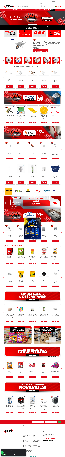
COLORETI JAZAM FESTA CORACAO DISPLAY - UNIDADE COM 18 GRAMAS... (32, 371)
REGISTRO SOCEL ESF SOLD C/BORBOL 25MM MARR (32, 151)
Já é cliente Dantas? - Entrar (35, 3)
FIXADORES (35, 431)
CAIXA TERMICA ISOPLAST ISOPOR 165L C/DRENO (10, 315)
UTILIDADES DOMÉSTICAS (37, 447)
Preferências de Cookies (19, 454)
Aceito (4, 454)
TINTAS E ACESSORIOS (36, 446)
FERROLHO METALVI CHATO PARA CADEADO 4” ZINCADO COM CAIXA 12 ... (21, 235)
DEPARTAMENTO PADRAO (27, 445)
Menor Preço (28, 66)
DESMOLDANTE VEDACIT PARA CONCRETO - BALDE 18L (32, 280)
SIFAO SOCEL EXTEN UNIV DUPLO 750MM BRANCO (10, 151)
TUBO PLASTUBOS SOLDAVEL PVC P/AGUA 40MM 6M (44, 78)
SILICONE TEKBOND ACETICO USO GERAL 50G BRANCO (9, 406)
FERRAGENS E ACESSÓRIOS (27, 450)
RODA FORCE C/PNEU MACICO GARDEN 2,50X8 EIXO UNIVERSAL (55, 406)
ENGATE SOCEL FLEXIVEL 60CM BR (21, 151)
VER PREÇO (10, 122)
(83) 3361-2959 (58, 6)
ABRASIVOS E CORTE (26, 431)
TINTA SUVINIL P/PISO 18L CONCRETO (32, 257)
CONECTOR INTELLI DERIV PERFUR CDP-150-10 (10, 174)
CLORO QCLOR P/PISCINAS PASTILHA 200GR (55, 174)
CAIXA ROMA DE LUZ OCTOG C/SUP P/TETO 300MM (32, 116)
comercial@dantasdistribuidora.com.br (49, 434)
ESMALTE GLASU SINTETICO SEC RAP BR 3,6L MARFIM (44, 257)
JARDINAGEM (35, 436)
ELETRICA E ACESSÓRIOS (27, 446)
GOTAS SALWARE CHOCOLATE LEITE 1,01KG (44, 370)
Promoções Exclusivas (8, 66)
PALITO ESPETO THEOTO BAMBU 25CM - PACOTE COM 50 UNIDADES (44, 315)
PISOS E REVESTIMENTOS (37, 440)
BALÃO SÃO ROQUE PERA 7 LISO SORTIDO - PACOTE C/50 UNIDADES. (21, 315)
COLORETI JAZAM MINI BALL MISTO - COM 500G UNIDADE (21, 370)
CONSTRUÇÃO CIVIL (26, 439)
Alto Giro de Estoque (35, 66)
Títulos (26, 425)
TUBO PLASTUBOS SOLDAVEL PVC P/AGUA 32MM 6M (21, 78)
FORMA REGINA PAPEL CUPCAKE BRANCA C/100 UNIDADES (55, 315)
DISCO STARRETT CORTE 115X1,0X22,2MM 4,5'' (44, 174)
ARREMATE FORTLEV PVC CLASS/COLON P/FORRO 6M (55, 279)
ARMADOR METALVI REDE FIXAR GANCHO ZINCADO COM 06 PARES (9, 235)
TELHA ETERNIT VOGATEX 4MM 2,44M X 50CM (10, 279)
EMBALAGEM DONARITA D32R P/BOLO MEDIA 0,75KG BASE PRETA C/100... (32, 315)
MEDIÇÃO (34, 439)
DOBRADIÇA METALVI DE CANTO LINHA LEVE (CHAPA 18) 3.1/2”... (44, 235)
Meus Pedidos (12, 425)
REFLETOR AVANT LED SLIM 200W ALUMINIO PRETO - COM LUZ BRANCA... (32, 175)
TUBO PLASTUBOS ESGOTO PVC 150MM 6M (32, 78)
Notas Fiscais (41, 425)
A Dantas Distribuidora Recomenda (10, 162)
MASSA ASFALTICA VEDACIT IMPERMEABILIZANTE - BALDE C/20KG (21, 280)
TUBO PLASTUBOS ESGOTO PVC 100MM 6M (21, 174)
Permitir (53, 1)
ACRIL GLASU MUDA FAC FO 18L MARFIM (55, 257)
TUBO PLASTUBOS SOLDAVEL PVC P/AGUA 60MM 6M (55, 78)
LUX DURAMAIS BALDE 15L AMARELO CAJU (10, 257)
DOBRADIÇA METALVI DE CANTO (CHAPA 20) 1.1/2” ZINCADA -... (55, 235)
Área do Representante (58, 3)
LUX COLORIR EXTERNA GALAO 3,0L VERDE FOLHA (21, 257)
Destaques (22, 66)
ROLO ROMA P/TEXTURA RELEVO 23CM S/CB (21, 116)
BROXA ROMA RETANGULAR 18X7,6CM (10, 116)
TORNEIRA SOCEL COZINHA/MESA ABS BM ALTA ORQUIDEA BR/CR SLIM (55, 152)
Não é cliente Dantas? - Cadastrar (47, 3)
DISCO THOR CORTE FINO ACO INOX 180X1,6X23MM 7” (21, 406)
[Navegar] (1, 18)
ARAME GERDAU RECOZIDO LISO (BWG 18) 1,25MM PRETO (44, 280)
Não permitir (49, 1)
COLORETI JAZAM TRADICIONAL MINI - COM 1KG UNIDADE (10, 371)
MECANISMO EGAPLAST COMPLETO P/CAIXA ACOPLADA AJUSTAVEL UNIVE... (43, 406)
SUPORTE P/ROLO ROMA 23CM (55, 116)
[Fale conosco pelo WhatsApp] (2, 452)
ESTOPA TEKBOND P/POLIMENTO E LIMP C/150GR (32, 406)
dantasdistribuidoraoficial (47, 435)
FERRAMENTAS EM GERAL (27, 451)
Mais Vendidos (16, 66)
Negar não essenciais (10, 454)
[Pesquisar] (41, 6)
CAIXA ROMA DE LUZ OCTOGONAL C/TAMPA (44, 116)
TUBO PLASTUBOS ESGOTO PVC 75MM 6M (10, 78)
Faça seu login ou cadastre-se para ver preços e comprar (40, 51)
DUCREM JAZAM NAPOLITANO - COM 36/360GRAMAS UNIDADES (55, 371)
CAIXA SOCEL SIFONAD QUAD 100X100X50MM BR (44, 151)
